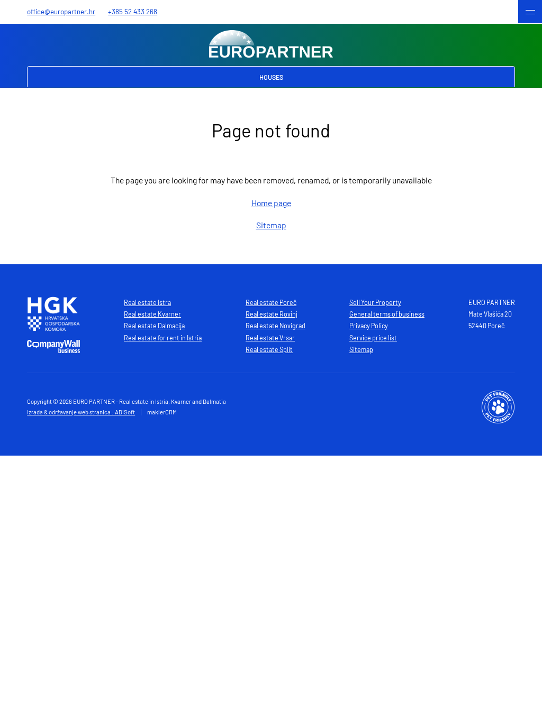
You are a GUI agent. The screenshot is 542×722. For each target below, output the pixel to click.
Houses (271, 77)
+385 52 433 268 (132, 11)
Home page (271, 203)
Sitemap (271, 225)
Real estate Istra (147, 302)
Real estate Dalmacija (154, 325)
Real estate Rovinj (271, 314)
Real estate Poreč (271, 302)
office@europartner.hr (61, 11)
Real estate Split (269, 349)
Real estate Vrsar (270, 337)
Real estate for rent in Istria (163, 337)
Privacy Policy (368, 325)
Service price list (373, 337)
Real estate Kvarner (152, 314)
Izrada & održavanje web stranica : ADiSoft (81, 412)
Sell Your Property (375, 302)
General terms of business (386, 314)
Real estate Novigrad (275, 325)
